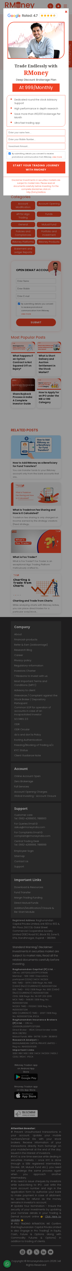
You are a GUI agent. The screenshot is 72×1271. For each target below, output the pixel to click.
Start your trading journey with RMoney (36, 167)
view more (57, 157)
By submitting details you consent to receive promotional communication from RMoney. (37, 155)
